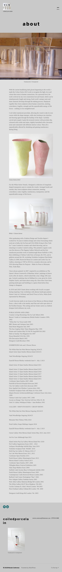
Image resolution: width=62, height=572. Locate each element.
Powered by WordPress (28, 567)
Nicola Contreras (13, 567)
